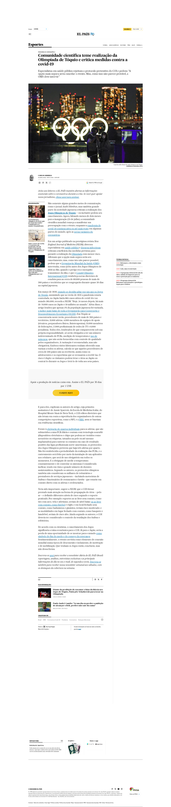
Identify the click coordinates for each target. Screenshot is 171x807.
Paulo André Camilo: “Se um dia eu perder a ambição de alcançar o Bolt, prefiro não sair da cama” (78, 605)
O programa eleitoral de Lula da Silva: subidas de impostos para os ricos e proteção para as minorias (129, 274)
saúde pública (72, 247)
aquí (79, 629)
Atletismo (123, 45)
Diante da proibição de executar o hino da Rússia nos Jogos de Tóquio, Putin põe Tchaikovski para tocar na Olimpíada (78, 592)
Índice (103, 802)
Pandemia (65, 620)
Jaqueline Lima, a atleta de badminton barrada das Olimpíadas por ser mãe (35, 272)
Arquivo (71, 741)
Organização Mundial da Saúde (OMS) (80, 263)
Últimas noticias (122, 259)
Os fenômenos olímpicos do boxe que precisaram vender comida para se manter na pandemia (36, 223)
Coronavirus (73, 620)
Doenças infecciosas (84, 620)
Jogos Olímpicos (114, 45)
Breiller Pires (57, 608)
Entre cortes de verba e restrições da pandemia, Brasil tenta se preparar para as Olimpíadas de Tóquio (36, 247)
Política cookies (55, 802)
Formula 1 (139, 45)
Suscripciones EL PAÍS (80, 802)
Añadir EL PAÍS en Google (95, 182)
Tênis (128, 45)
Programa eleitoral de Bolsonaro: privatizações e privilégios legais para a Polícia (129, 282)
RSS (100, 802)
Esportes (35, 45)
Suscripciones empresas (92, 802)
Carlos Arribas (45, 175)
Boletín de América (36, 745)
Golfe (133, 45)
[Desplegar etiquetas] (102, 619)
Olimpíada (77, 254)
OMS (44, 620)
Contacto (30, 802)
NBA (81, 419)
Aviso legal (47, 802)
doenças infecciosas (91, 247)
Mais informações (43, 629)
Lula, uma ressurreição (128, 269)
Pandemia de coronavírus (46, 52)
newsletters (34, 741)
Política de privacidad (64, 802)
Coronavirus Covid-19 (53, 620)
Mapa (72, 802)
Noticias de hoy (110, 802)
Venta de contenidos (39, 802)
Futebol (105, 45)
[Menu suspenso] (30, 34)
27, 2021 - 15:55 (53, 177)
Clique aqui (66, 393)
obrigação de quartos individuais (63, 429)
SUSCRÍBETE (127, 29)
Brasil (39, 620)
